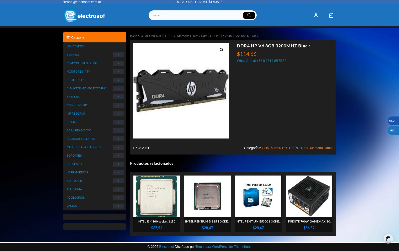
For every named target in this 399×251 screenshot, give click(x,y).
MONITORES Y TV (78, 71)
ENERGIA (73, 96)
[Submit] (249, 15)
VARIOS (72, 206)
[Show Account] (316, 15)
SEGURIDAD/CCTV (79, 130)
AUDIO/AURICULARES (81, 138)
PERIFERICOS (76, 80)
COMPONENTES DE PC (82, 63)
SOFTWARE (74, 180)
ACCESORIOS (76, 197)
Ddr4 (204, 36)
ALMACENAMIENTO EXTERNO (86, 88)
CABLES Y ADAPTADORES (84, 147)
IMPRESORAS (76, 113)
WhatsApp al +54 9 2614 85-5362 (261, 61)
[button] (221, 50)
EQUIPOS (73, 54)
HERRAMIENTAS (77, 172)
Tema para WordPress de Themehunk (223, 247)
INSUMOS (73, 122)
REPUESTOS (75, 164)
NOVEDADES (75, 46)
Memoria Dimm (187, 36)
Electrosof (166, 247)
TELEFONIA (74, 189)
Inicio (133, 36)
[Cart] (331, 15)
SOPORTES (74, 155)
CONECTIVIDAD (77, 105)
